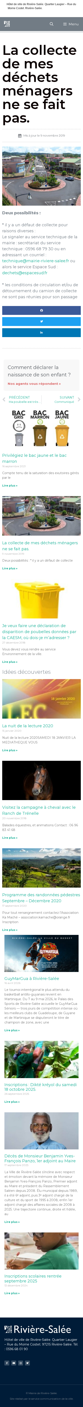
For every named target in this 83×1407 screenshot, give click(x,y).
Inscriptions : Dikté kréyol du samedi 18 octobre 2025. (40, 1087)
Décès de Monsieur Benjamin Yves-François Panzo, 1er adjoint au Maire (40, 1158)
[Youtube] (13, 1363)
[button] (41, 310)
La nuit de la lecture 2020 (27, 725)
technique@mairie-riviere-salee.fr (35, 260)
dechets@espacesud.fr (24, 272)
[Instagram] (20, 1363)
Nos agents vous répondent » (34, 384)
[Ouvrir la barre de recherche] (51, 24)
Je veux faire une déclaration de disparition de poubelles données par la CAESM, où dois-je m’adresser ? (39, 631)
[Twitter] (27, 1363)
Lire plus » (9, 485)
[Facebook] (6, 1363)
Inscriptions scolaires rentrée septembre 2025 (33, 1279)
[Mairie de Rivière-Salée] (7, 24)
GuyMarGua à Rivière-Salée (31, 978)
